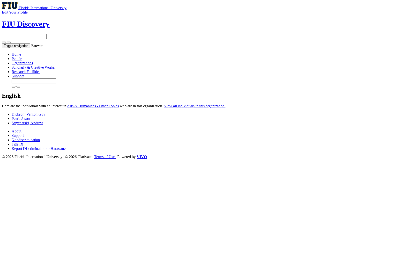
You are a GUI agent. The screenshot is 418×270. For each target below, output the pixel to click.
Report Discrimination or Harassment (40, 148)
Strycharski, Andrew (27, 123)
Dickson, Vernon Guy (28, 114)
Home (16, 54)
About (16, 131)
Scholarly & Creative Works (33, 67)
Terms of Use (105, 157)
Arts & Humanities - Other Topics (93, 106)
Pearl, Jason (21, 119)
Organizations (22, 63)
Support (18, 76)
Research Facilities (26, 72)
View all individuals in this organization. (194, 106)
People (17, 59)
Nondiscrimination (26, 140)
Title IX (17, 144)
